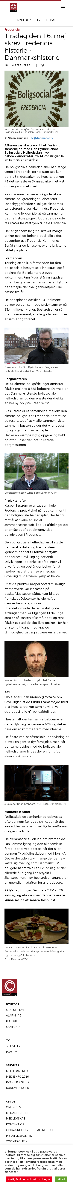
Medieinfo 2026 (17, 1076)
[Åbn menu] (61, 7)
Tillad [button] (61, 1179)
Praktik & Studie (18, 1082)
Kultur (11, 1021)
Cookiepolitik (16, 1141)
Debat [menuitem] (51, 20)
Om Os (10, 1101)
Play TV (11, 1051)
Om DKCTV (13, 1107)
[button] (36, 65)
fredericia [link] (12, 29)
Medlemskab (15, 1118)
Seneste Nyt (15, 1010)
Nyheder (12, 1004)
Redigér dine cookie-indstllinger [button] (29, 1179)
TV (8, 1040)
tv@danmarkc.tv (42, 138)
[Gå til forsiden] (12, 7)
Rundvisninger (17, 1088)
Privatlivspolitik (19, 1135)
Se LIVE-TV (13, 1046)
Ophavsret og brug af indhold (30, 1130)
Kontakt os (15, 1124)
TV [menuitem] (38, 20)
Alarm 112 (14, 1015)
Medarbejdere (17, 1113)
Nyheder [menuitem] (24, 20)
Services (12, 1065)
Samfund (13, 1027)
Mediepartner (17, 1071)
